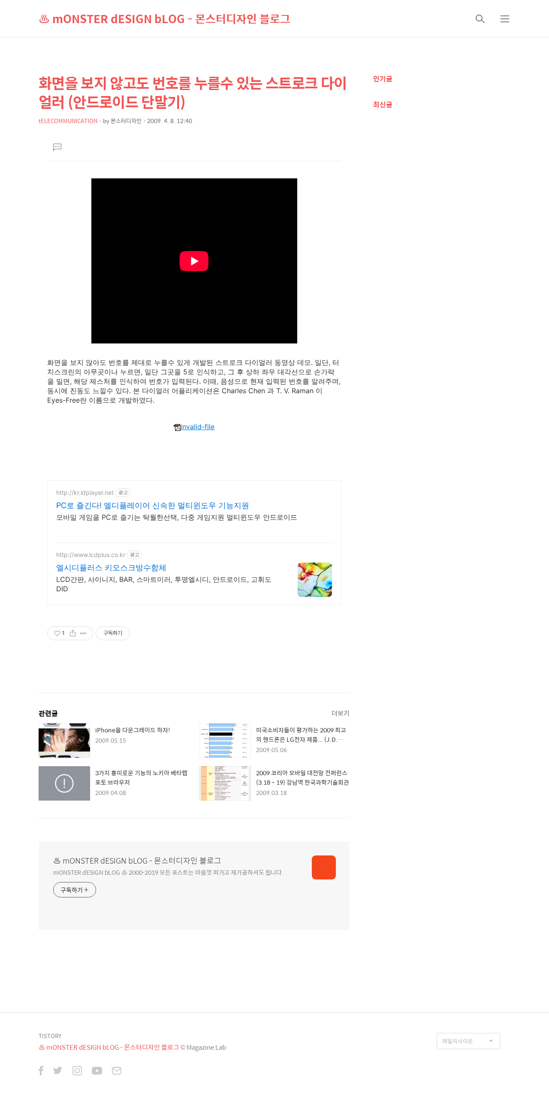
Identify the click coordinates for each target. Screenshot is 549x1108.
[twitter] (58, 1071)
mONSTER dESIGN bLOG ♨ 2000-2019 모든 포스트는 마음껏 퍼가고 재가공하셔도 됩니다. (168, 871)
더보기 (341, 713)
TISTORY (50, 1035)
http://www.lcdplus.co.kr (90, 554)
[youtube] (97, 1071)
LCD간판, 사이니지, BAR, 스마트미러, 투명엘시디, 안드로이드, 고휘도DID (163, 584)
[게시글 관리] (83, 633)
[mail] (116, 1071)
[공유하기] (72, 633)
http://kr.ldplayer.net (85, 492)
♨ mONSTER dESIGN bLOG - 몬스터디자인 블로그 (164, 18)
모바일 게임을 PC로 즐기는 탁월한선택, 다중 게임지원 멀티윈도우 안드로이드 (176, 517)
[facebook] (41, 1071)
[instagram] (77, 1071)
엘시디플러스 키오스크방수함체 (111, 567)
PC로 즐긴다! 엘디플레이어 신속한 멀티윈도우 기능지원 (152, 505)
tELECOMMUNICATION (68, 120)
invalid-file (197, 426)
